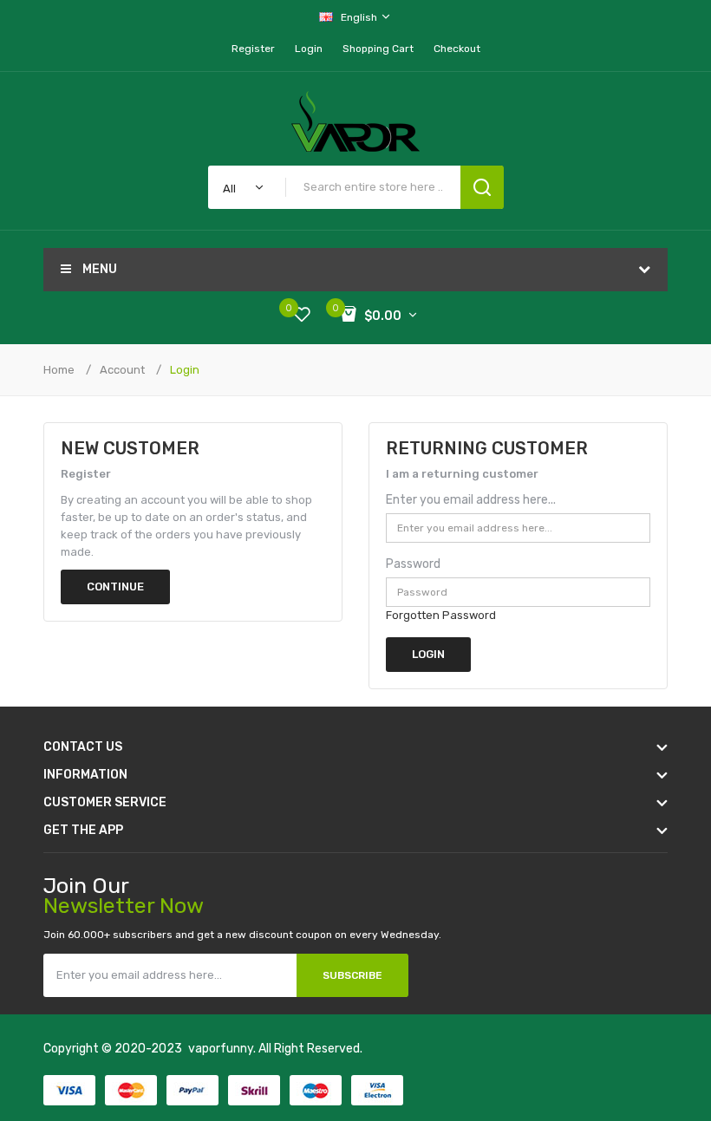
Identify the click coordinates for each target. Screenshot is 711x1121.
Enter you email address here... (471, 499)
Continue (115, 586)
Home (59, 369)
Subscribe (352, 975)
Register (253, 48)
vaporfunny (220, 1048)
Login (309, 48)
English (360, 17)
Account (122, 369)
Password (413, 564)
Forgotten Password (441, 615)
